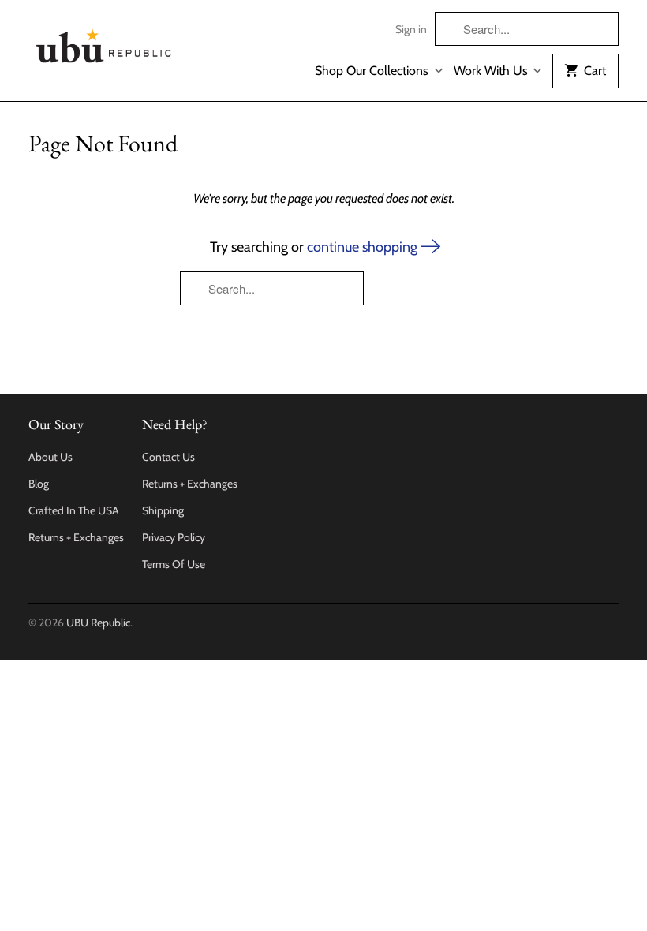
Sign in (411, 29)
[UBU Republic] (104, 43)
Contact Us (168, 457)
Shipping (163, 510)
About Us (50, 457)
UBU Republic (98, 622)
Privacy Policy (173, 537)
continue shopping (364, 247)
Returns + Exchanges (76, 537)
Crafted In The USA (73, 510)
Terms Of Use (173, 564)
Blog (38, 484)
